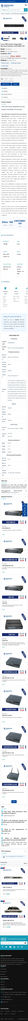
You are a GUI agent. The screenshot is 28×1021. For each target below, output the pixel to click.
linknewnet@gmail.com (14, 492)
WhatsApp (25, 505)
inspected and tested (21, 184)
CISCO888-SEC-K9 (7, 565)
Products (8, 13)
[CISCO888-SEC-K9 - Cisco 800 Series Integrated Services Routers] (14, 550)
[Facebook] (3, 947)
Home (2, 13)
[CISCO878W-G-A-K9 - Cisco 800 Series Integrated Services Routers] (14, 775)
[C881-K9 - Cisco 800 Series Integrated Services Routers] (14, 588)
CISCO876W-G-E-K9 (8, 678)
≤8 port (11, 78)
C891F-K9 (5, 640)
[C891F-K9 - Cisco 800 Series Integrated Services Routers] (14, 625)
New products (4, 971)
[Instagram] (22, 947)
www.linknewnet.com (22, 1019)
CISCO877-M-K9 (7, 715)
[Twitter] (6, 947)
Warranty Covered (16, 63)
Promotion (4, 862)
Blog (2, 1013)
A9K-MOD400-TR (8, 920)
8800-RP (5, 887)
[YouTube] (10, 947)
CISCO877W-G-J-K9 (8, 753)
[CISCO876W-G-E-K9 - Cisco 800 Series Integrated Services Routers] (14, 663)
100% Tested (6, 63)
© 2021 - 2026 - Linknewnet (7, 1019)
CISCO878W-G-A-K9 (8, 790)
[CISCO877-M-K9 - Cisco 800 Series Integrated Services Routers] (14, 700)
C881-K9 (4, 603)
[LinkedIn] (15, 947)
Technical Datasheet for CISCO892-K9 (14, 856)
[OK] (25, 943)
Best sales (3, 974)
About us (3, 984)
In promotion (3, 969)
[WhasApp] (18, 947)
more (3, 534)
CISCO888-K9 (6, 528)
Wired (6, 78)
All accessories (4, 976)
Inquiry (15, 84)
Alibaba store (5, 1001)
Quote (24, 509)
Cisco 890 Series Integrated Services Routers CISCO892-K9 (19, 13)
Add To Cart (6, 84)
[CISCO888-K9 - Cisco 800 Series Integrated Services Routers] (14, 513)
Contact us (3, 986)
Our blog (2, 982)
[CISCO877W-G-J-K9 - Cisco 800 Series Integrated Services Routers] (14, 738)
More (14, 801)
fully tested (14, 324)
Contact (24, 512)
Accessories (21, 1011)
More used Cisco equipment (7, 81)
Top (25, 515)
